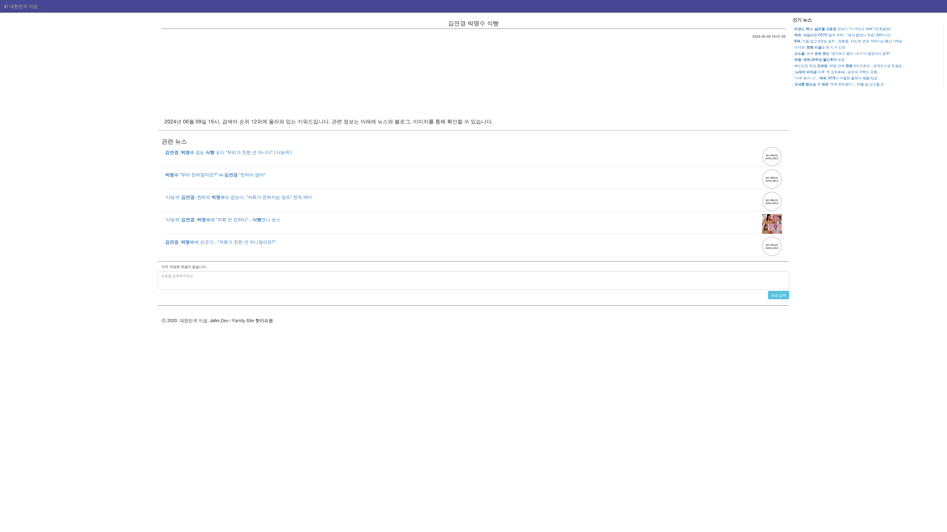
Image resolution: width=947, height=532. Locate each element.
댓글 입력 (778, 295)
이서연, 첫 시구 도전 (819, 47)
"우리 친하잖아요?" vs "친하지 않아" (215, 174)
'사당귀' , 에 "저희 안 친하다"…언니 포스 (222, 219)
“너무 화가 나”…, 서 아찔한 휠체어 (835, 77)
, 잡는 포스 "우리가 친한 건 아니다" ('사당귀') (228, 152)
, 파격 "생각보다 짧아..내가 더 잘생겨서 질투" (842, 53)
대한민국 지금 (22, 6)
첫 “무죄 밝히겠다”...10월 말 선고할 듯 (839, 84)
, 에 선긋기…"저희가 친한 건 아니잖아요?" (220, 241)
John (214, 320)
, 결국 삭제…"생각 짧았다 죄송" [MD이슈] (842, 34)
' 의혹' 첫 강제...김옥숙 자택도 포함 (835, 71)
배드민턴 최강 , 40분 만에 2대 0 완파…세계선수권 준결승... (849, 65)
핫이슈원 (264, 320)
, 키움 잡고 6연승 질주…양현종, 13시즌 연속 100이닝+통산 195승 (848, 40)
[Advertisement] (79, 49)
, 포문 (819, 59)
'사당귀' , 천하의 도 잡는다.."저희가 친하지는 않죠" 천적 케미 (238, 197)
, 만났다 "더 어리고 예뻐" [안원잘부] (842, 28)
